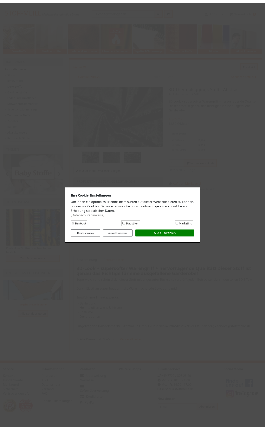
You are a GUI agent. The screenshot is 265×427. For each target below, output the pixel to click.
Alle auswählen (165, 231)
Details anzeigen (85, 231)
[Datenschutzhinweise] (87, 213)
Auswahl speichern (117, 231)
